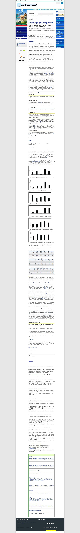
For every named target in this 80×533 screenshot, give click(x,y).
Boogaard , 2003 (47, 315)
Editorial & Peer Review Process (59, 25)
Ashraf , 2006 (46, 287)
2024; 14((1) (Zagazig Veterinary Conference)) (37, 15)
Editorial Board (42, 9)
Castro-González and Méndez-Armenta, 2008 (48, 73)
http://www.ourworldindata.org (32, 448)
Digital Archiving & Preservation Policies (58, 39)
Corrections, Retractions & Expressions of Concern (59, 36)
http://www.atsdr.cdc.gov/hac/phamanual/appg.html (38, 374)
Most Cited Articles (19, 38)
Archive (53, 9)
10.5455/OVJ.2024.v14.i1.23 (51, 15)
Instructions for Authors (48, 9)
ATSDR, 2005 (33, 329)
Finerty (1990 (40, 102)
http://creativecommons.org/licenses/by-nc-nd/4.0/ (43, 37)
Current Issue (21, 28)
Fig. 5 (47, 155)
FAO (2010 (40, 121)
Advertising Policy (58, 43)
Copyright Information (58, 47)
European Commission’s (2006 (36, 161)
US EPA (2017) (31, 119)
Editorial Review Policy (59, 23)
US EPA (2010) (33, 125)
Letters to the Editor (57, 9)
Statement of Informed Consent (59, 42)
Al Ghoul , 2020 (46, 312)
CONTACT (62, 9)
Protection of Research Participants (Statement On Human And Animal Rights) (59, 33)
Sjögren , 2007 (32, 311)
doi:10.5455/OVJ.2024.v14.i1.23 (34, 473)
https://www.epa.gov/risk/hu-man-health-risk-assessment (35, 446)
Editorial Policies (58, 22)
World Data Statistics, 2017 (48, 69)
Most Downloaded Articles (20, 36)
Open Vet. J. (30, 15)
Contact (62, 0)
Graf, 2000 (35, 318)
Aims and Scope (19, 31)
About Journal (37, 9)
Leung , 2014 (46, 288)
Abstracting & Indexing (20, 33)
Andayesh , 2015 (31, 282)
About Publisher (58, 19)
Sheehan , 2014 (43, 298)
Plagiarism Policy (58, 31)
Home (55, 0)
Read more (23, 523)
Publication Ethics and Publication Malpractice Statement (59, 28)
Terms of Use (58, 44)
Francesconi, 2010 (45, 293)
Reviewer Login (58, 0)
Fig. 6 (46, 157)
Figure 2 (33, 147)
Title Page (19, 45)
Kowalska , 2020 (46, 282)
